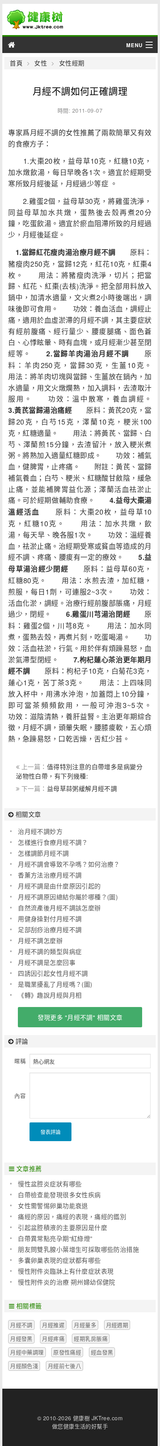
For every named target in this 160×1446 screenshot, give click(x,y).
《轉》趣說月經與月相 (50, 995)
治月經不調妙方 (40, 831)
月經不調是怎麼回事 (46, 962)
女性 (40, 63)
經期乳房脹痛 (91, 1338)
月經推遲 (53, 1325)
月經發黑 (21, 1338)
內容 (20, 1095)
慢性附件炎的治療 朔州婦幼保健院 (66, 1282)
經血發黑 (102, 1352)
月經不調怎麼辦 (40, 940)
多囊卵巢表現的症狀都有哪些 (59, 1260)
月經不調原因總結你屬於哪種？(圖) (68, 896)
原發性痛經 (67, 1352)
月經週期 (117, 1325)
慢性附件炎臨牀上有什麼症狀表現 (65, 1271)
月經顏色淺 (24, 1366)
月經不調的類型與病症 (50, 951)
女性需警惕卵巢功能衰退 (53, 1205)
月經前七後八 (65, 1366)
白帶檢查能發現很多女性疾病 (59, 1194)
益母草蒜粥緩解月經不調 (82, 788)
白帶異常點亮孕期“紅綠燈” (55, 1238)
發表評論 (50, 1131)
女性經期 (71, 63)
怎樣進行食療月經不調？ (53, 842)
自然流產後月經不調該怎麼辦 (59, 907)
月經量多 (85, 1325)
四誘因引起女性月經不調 (53, 973)
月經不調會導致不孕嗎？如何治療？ (69, 864)
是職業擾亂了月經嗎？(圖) (55, 984)
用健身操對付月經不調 (50, 918)
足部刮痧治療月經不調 (50, 929)
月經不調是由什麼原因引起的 (59, 885)
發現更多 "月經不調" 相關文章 (80, 1017)
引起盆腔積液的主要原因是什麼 (62, 1227)
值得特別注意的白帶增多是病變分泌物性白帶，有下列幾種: (79, 771)
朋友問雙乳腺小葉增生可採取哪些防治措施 (78, 1249)
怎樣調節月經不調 (43, 853)
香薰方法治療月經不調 (50, 875)
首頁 (16, 63)
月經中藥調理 (27, 1352)
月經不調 (21, 1325)
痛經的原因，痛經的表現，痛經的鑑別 (72, 1216)
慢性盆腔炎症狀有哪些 (50, 1183)
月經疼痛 (53, 1338)
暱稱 (20, 1061)
